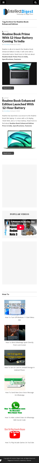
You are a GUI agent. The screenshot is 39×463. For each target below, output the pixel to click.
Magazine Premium (13, 460)
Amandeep (7, 44)
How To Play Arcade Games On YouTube (19, 443)
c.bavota (28, 460)
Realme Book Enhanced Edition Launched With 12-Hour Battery (18, 104)
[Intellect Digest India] (18, 10)
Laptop (6, 31)
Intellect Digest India (17, 458)
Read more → (8, 88)
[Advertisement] (19, 186)
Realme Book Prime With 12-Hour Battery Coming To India (17, 37)
